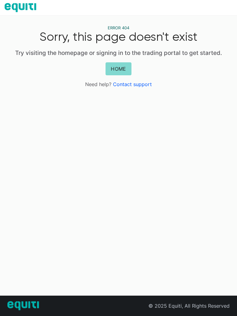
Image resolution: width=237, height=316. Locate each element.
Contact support (132, 84)
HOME (118, 69)
